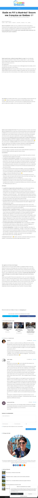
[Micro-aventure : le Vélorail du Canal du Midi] (3, 472)
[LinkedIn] (18, 465)
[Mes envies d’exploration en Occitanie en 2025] (3, 484)
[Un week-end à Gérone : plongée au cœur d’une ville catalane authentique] (3, 476)
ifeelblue (8, 340)
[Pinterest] (20, 465)
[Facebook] (14, 465)
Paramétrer (30, 493)
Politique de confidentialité (23, 496)
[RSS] (24, 465)
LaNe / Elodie (9, 359)
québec (29, 22)
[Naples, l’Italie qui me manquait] (3, 488)
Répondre (34, 340)
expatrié (10, 22)
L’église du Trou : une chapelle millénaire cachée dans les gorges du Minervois (18, 480)
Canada (3, 22)
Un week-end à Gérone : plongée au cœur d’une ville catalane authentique (18, 476)
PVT (26, 22)
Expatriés (14, 22)
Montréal (22, 22)
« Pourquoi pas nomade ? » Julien (7, 330)
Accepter (17, 493)
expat (6, 22)
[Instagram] (16, 465)
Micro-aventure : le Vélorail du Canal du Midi (13, 472)
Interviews (18, 22)
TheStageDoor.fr (23, 309)
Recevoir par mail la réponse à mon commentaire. (13, 426)
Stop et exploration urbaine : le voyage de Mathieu (19, 330)
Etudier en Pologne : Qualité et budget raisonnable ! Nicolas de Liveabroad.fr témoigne (30, 331)
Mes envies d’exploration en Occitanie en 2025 (13, 484)
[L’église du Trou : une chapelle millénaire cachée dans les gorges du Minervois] (3, 480)
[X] (22, 465)
